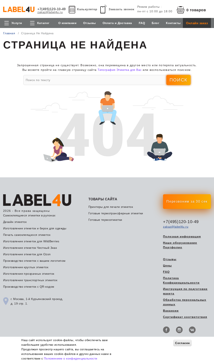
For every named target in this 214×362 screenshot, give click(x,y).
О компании (67, 23)
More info (105, 358)
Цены (167, 265)
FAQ (142, 23)
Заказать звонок (121, 9)
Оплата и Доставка (117, 23)
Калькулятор (87, 9)
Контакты (173, 23)
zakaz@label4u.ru (50, 12)
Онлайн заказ (197, 23)
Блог (155, 23)
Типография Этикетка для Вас (119, 69)
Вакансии (171, 310)
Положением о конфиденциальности (70, 358)
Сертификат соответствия (185, 317)
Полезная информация (182, 236)
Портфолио (172, 247)
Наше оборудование (180, 242)
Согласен (182, 343)
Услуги (16, 23)
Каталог (43, 23)
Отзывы (89, 23)
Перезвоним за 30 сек (187, 201)
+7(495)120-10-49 (51, 9)
